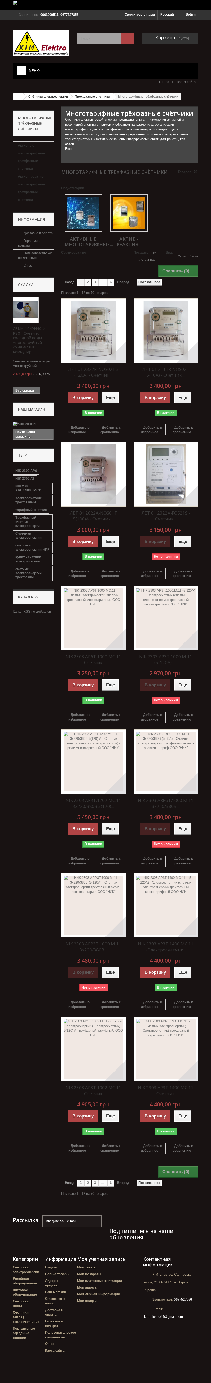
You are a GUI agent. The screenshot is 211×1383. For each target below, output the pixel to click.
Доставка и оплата (38, 233)
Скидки (25, 284)
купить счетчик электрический (28, 559)
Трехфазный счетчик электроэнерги (27, 522)
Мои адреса (86, 1287)
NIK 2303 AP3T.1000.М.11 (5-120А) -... (165, 659)
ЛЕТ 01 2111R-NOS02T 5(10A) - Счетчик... (165, 372)
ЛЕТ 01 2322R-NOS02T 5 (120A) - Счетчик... (93, 372)
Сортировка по (73, 252)
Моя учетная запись (101, 1259)
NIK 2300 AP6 (26, 471)
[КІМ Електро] (41, 43)
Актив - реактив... (129, 242)
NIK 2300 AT (24, 478)
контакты (166, 82)
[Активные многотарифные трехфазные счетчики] (83, 213)
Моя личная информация (98, 1294)
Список (193, 256)
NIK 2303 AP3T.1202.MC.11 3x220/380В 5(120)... (93, 803)
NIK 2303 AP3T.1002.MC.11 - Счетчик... (93, 1090)
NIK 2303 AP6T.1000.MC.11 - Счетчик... (93, 659)
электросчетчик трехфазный (28, 500)
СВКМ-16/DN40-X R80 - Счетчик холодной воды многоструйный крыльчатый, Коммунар (29, 340)
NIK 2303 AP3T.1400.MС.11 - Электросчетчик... (166, 947)
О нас (28, 265)
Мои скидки (87, 1301)
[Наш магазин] (33, 424)
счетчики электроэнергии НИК (32, 547)
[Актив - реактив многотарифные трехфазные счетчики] (129, 213)
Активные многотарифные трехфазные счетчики (31, 157)
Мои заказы (86, 1267)
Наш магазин (31, 409)
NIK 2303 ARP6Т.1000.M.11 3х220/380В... (166, 803)
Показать (141, 252)
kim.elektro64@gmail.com (163, 1317)
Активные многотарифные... (89, 242)
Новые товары (57, 1274)
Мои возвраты (89, 1274)
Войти (191, 14)
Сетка (182, 256)
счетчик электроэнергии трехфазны (28, 573)
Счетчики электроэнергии (28, 535)
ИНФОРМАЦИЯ (31, 219)
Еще (68, 149)
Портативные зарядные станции (24, 1333)
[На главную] (18, 96)
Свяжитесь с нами (140, 14)
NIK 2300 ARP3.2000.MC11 (28, 488)
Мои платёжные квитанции (99, 1281)
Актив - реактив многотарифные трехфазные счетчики (31, 188)
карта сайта (186, 82)
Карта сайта (54, 1350)
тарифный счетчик (31, 510)
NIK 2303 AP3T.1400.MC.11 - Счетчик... (166, 1090)
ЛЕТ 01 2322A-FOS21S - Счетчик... (166, 516)
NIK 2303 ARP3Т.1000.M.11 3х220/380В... (93, 947)
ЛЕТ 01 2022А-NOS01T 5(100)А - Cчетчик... (93, 516)
